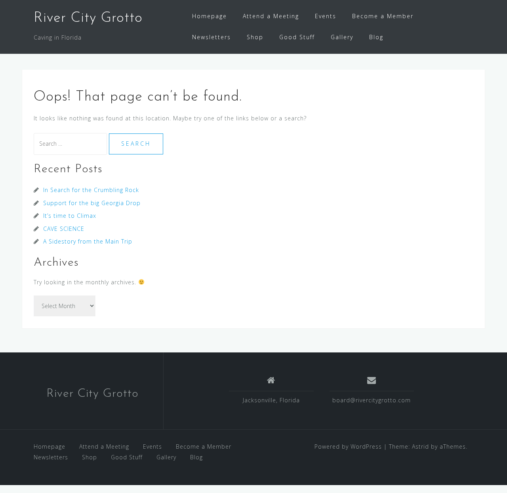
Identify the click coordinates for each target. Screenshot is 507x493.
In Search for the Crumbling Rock (91, 190)
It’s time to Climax (69, 215)
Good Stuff (297, 37)
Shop (255, 37)
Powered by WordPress (348, 446)
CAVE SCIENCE (63, 228)
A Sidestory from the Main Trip (87, 241)
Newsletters (211, 37)
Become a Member (383, 16)
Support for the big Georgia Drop (92, 203)
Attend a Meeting (271, 16)
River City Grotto (88, 18)
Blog (376, 37)
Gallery (342, 37)
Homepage (209, 16)
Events (325, 16)
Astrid (420, 446)
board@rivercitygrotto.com (371, 400)
